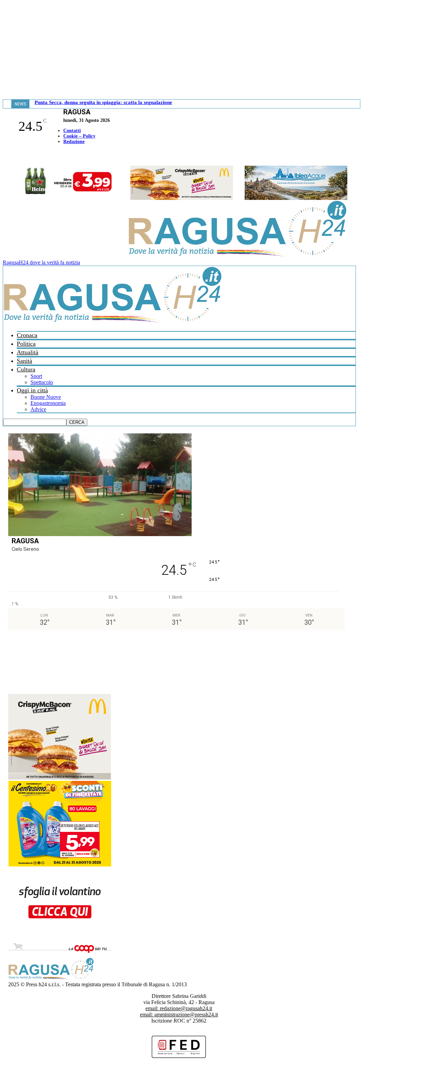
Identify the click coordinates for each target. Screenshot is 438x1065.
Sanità (24, 360)
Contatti (72, 130)
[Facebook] (4, 156)
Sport (36, 376)
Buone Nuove (45, 397)
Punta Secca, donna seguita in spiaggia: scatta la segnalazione (103, 102)
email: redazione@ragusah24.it (178, 1008)
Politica (26, 343)
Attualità (27, 352)
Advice (38, 409)
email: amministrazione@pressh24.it (179, 1014)
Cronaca (27, 335)
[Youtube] (8, 156)
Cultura (26, 369)
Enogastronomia (48, 403)
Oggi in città (32, 390)
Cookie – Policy (79, 136)
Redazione (74, 141)
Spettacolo (41, 382)
